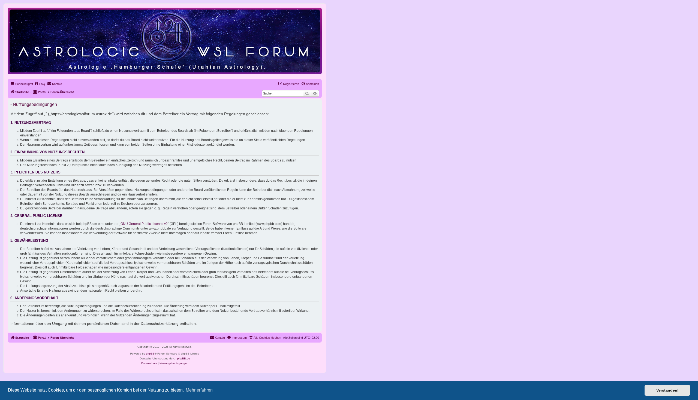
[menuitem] (39, 84)
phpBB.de (183, 358)
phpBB (150, 353)
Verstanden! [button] (667, 390)
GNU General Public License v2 (144, 224)
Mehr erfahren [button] (199, 390)
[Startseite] (165, 40)
